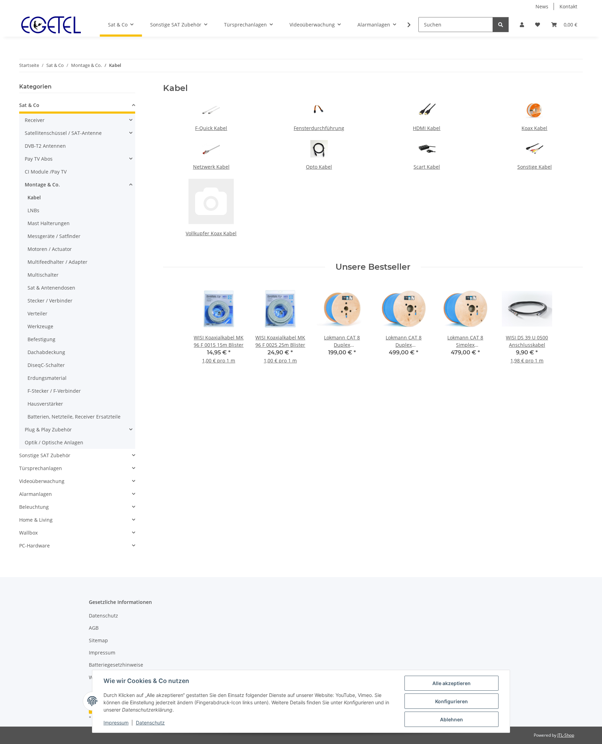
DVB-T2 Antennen (45, 146)
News (541, 6)
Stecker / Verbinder (50, 300)
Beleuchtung (34, 507)
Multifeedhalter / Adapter (57, 262)
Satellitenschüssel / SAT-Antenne (63, 133)
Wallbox (28, 532)
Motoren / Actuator (50, 249)
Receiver (35, 120)
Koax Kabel (534, 128)
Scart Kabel (427, 166)
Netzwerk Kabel (211, 166)
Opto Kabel (319, 166)
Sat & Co (29, 105)
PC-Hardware (34, 545)
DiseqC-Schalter (46, 365)
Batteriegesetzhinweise (116, 664)
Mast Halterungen (49, 223)
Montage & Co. (42, 184)
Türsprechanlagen (40, 468)
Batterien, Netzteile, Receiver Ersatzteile (74, 416)
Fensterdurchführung (319, 128)
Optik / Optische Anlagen (54, 442)
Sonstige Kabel (534, 166)
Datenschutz (150, 723)
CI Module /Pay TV (46, 171)
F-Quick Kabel (211, 128)
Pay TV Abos (39, 158)
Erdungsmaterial (47, 378)
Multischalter (43, 274)
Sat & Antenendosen (51, 287)
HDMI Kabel (426, 128)
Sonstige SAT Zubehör (44, 455)
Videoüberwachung (41, 481)
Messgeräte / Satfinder (54, 236)
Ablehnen (451, 719)
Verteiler (37, 313)
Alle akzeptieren (451, 683)
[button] (522, 25)
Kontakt (568, 6)
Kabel (34, 197)
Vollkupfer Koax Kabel (211, 233)
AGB (94, 627)
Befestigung (41, 339)
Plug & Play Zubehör (48, 429)
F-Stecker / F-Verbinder (54, 391)
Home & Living (36, 519)
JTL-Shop (565, 735)
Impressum (116, 723)
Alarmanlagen (35, 494)
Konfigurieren (451, 701)
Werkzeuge (40, 326)
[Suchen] (501, 24)
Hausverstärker (45, 403)
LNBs (33, 210)
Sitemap (98, 640)
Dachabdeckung (46, 352)
